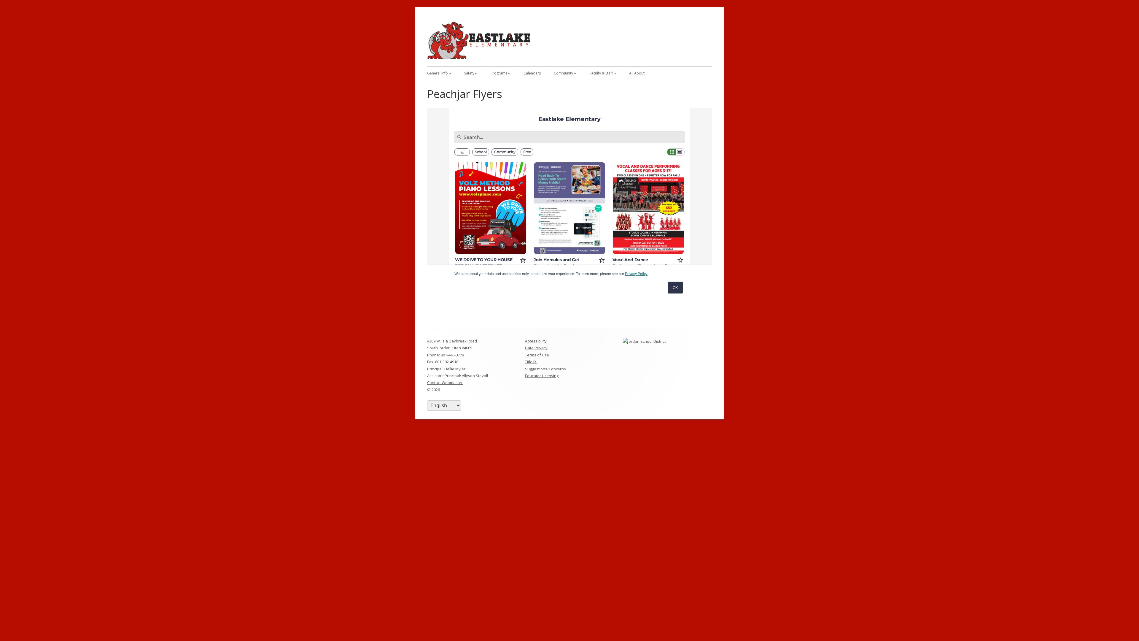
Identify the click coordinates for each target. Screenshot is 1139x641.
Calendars (532, 73)
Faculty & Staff (601, 73)
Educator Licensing (542, 375)
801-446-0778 (452, 355)
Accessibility (536, 341)
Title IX (531, 361)
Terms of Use (537, 355)
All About (637, 73)
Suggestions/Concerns (545, 369)
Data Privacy (536, 347)
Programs (499, 73)
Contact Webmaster (445, 382)
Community (563, 73)
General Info (437, 73)
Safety (469, 73)
